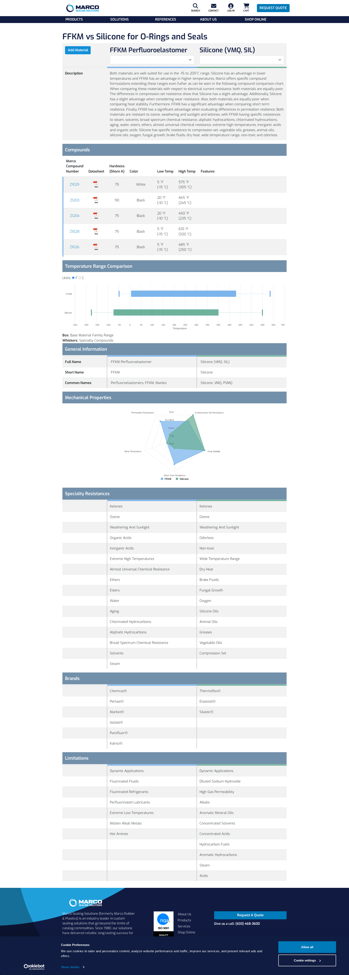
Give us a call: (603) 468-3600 (237, 924)
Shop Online (255, 19)
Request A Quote (250, 915)
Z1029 (74, 184)
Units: (66, 278)
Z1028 (74, 231)
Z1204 (74, 215)
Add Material (78, 50)
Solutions (119, 19)
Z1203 (74, 200)
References (165, 19)
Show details (70, 967)
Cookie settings (305, 960)
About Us (208, 19)
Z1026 (74, 247)
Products (74, 19)
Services (184, 926)
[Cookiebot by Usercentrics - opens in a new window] (34, 967)
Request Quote (273, 8)
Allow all (307, 947)
